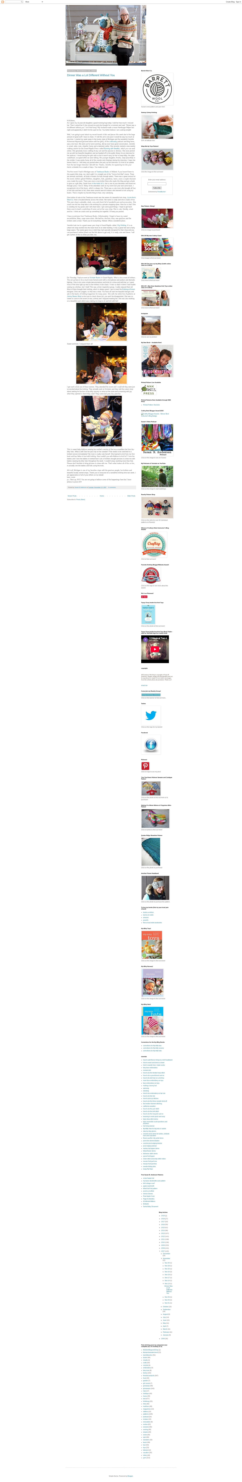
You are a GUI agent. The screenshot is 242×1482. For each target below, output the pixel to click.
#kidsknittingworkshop (150, 1350)
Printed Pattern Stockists (151, 405)
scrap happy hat (148, 1178)
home (145, 1396)
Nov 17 (167, 1278)
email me (144, 685)
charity (145, 1360)
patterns (146, 1414)
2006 (163, 1339)
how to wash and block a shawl (153, 1062)
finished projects (148, 1375)
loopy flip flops (148, 1169)
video (145, 1455)
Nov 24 (167, 1272)
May (164, 1323)
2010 (163, 1242)
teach (145, 1442)
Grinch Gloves (148, 1194)
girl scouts (146, 1383)
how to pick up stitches (150, 1098)
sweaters (146, 1440)
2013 (163, 1233)
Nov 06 (167, 1297)
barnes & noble (148, 915)
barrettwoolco (147, 1355)
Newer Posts (72, 496)
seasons (146, 1427)
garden (145, 1381)
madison (146, 1406)
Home (102, 496)
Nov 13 (167, 1283)
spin (144, 1437)
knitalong (146, 1401)
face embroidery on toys (151, 1083)
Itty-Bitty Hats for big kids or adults (154, 1129)
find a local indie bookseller (152, 923)
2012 (163, 1236)
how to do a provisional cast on (153, 1075)
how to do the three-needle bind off (155, 1101)
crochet (145, 1365)
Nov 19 (167, 1275)
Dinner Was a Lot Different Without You (91, 75)
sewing (145, 1429)
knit (144, 1399)
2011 (163, 1239)
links (144, 1404)
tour (144, 1445)
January (166, 1335)
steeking (146, 1091)
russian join (147, 1070)
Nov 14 (167, 1280)
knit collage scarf (149, 1183)
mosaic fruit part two (150, 1164)
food (144, 1378)
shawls (145, 1432)
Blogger (130, 1476)
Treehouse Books (103, 172)
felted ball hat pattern (150, 1188)
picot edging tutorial (150, 1146)
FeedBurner (161, 192)
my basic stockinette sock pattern (154, 1181)
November (166, 1258)
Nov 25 (167, 1269)
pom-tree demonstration (151, 1141)
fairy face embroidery (150, 1068)
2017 (163, 1222)
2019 (163, 1216)
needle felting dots (149, 1166)
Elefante (146, 1204)
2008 (163, 1248)
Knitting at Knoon (128, 289)
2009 (163, 1245)
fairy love (146, 1370)
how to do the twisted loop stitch (154, 1073)
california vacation (149, 1106)
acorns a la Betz (148, 1191)
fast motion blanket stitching (152, 1104)
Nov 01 (167, 1303)
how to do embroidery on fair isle (154, 1093)
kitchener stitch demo (150, 1153)
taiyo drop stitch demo (150, 1119)
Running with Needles (112, 149)
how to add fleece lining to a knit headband (157, 1060)
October (166, 1307)
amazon (146, 917)
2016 (163, 1224)
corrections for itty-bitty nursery (153, 1048)
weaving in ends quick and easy (154, 1116)
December (166, 1254)
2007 (163, 1251)
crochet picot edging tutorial (152, 1143)
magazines (147, 1409)
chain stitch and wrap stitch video (154, 1159)
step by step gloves (149, 1131)
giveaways (146, 1388)
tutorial (145, 1450)
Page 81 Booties (148, 1199)
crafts (145, 1363)
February (166, 1332)
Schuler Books (95, 278)
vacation (146, 1453)
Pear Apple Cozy (149, 1196)
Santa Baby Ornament (150, 1206)
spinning (146, 1088)
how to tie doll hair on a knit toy (153, 1078)
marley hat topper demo (151, 1148)
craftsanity (113, 141)
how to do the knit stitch (151, 1111)
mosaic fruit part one (150, 1161)
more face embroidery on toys (153, 1080)
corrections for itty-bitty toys (152, 1045)
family (145, 1373)
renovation (146, 1422)
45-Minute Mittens (149, 1201)
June (165, 1320)
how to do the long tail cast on (153, 1114)
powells (145, 920)
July (164, 1317)
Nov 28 (167, 1266)
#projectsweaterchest (150, 1352)
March (165, 1329)
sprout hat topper (149, 1156)
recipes (145, 1419)
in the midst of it (98, 183)
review (145, 1424)
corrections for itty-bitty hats (152, 1051)
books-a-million (148, 912)
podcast (145, 1417)
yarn (144, 1458)
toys (144, 1447)
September (167, 1309)
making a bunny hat (150, 1086)
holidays (146, 1393)
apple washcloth (148, 1186)
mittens (145, 1411)
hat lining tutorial (148, 1126)
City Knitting (121, 225)
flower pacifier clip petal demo (153, 1138)
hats (144, 1391)
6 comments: (112, 487)
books (145, 1357)
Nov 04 (167, 1300)
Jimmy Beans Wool (74, 296)
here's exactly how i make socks (154, 1065)
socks (145, 1435)
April (165, 1326)
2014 (163, 1230)
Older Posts (131, 496)
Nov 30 (167, 1263)
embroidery (147, 1368)
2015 (163, 1227)
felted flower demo (149, 1151)
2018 (163, 1219)
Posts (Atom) (80, 499)
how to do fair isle (149, 1096)
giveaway (146, 1386)
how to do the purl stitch (151, 1109)
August (165, 1314)
